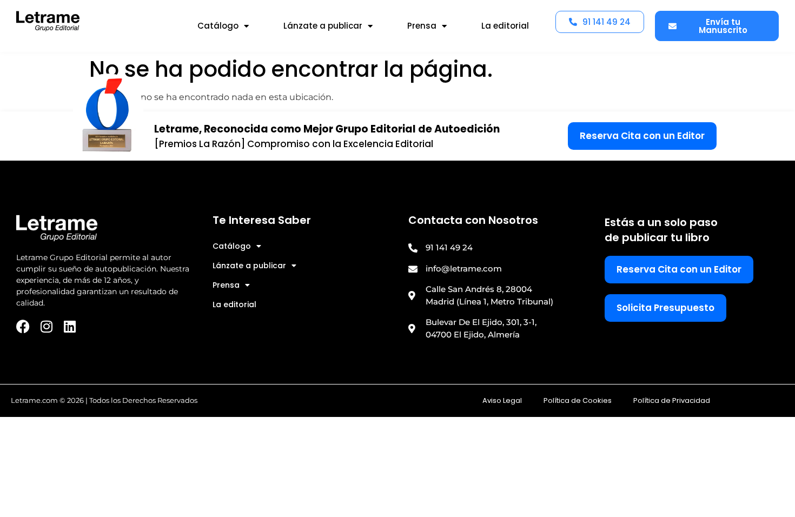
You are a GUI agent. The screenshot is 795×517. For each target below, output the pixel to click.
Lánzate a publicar (322, 25)
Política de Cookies (578, 400)
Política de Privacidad (671, 400)
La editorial (505, 25)
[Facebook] (23, 326)
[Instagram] (46, 326)
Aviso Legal (502, 400)
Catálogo (218, 25)
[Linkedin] (69, 326)
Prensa (421, 25)
